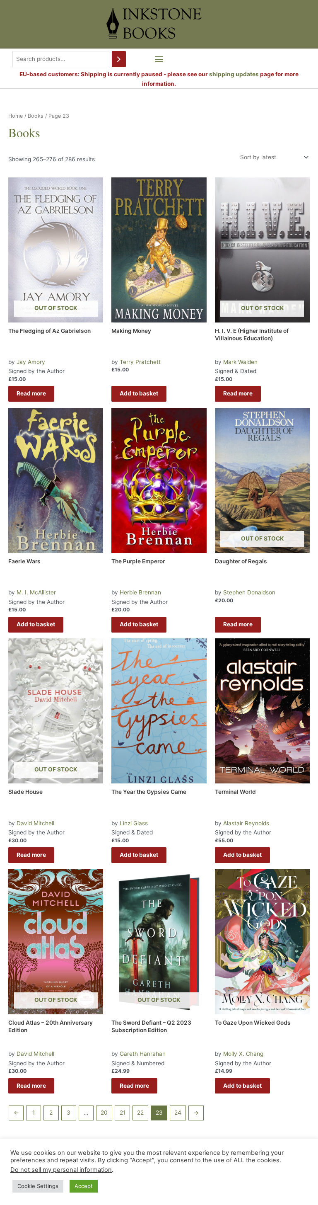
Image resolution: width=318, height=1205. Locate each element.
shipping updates (234, 74)
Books (35, 116)
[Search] (119, 59)
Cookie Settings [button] (37, 1186)
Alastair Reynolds (246, 823)
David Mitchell (35, 823)
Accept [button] (84, 1186)
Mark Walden (240, 362)
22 (140, 1112)
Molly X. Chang (243, 1053)
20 (104, 1112)
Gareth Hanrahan (143, 1053)
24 (177, 1112)
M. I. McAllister (36, 592)
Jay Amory (31, 362)
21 (122, 1112)
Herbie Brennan (140, 592)
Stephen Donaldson (249, 592)
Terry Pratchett (140, 362)
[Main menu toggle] (159, 59)
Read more (31, 393)
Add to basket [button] (139, 393)
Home (15, 116)
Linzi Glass (134, 823)
